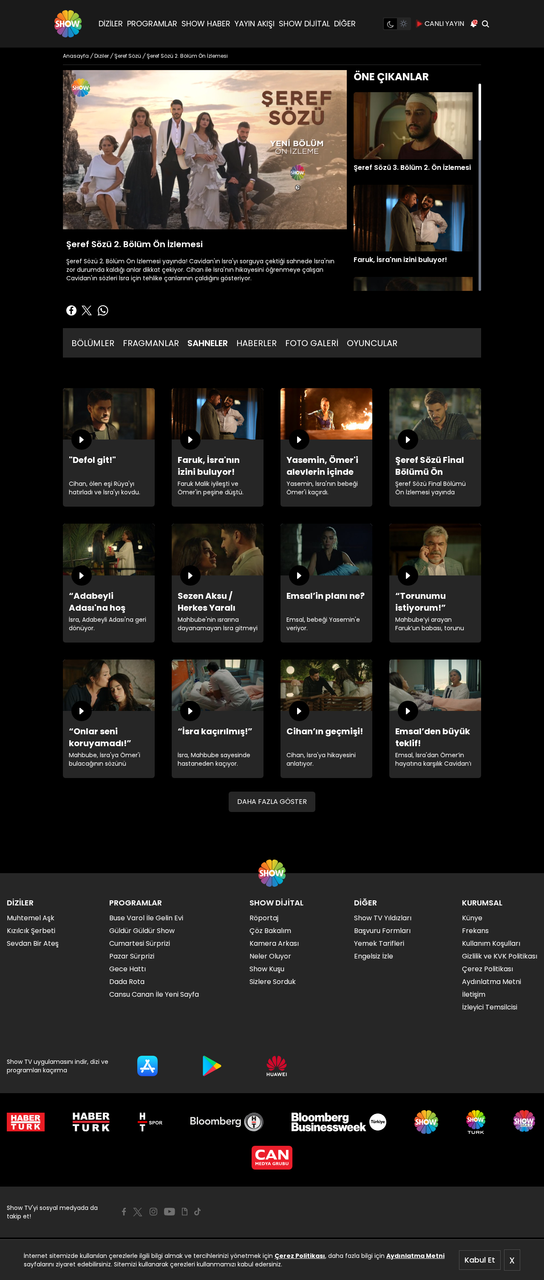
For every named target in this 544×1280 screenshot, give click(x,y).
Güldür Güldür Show (142, 931)
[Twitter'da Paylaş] (87, 310)
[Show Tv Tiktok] (197, 1211)
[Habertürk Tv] (91, 1122)
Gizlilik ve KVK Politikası (499, 956)
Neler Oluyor (270, 956)
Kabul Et (480, 1260)
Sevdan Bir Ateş (33, 943)
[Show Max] (525, 1122)
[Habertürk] (26, 1122)
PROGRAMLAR (152, 23)
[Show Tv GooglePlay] (212, 1066)
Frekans (475, 931)
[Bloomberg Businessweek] (339, 1122)
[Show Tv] (68, 23)
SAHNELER (207, 343)
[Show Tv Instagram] (153, 1211)
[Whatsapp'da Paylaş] (103, 310)
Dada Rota (126, 982)
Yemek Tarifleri (379, 943)
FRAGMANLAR (151, 343)
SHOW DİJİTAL (304, 23)
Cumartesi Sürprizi (139, 943)
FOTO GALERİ (311, 343)
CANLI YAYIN (444, 23)
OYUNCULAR (372, 343)
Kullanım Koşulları (491, 943)
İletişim (473, 994)
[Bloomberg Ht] (227, 1122)
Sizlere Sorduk (272, 982)
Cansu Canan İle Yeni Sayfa (154, 994)
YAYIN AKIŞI (255, 23)
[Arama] (485, 24)
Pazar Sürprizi (131, 956)
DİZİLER (111, 23)
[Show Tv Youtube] (169, 1211)
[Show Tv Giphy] (184, 1211)
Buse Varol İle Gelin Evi (146, 918)
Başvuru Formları (382, 931)
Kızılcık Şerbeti (31, 931)
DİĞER (345, 23)
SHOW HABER (205, 23)
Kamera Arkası (274, 943)
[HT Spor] (150, 1122)
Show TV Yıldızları (382, 918)
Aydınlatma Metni (415, 1256)
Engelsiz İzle (373, 956)
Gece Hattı (127, 969)
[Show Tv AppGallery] (276, 1066)
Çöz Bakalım (270, 931)
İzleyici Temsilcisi (489, 1007)
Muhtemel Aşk (30, 918)
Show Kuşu (266, 969)
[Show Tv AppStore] (147, 1066)
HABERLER (256, 343)
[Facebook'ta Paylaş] (71, 310)
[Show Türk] (475, 1122)
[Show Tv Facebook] (124, 1211)
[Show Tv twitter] (138, 1212)
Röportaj (263, 918)
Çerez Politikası (300, 1256)
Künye (472, 918)
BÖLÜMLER (92, 343)
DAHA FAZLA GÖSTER (272, 801)
